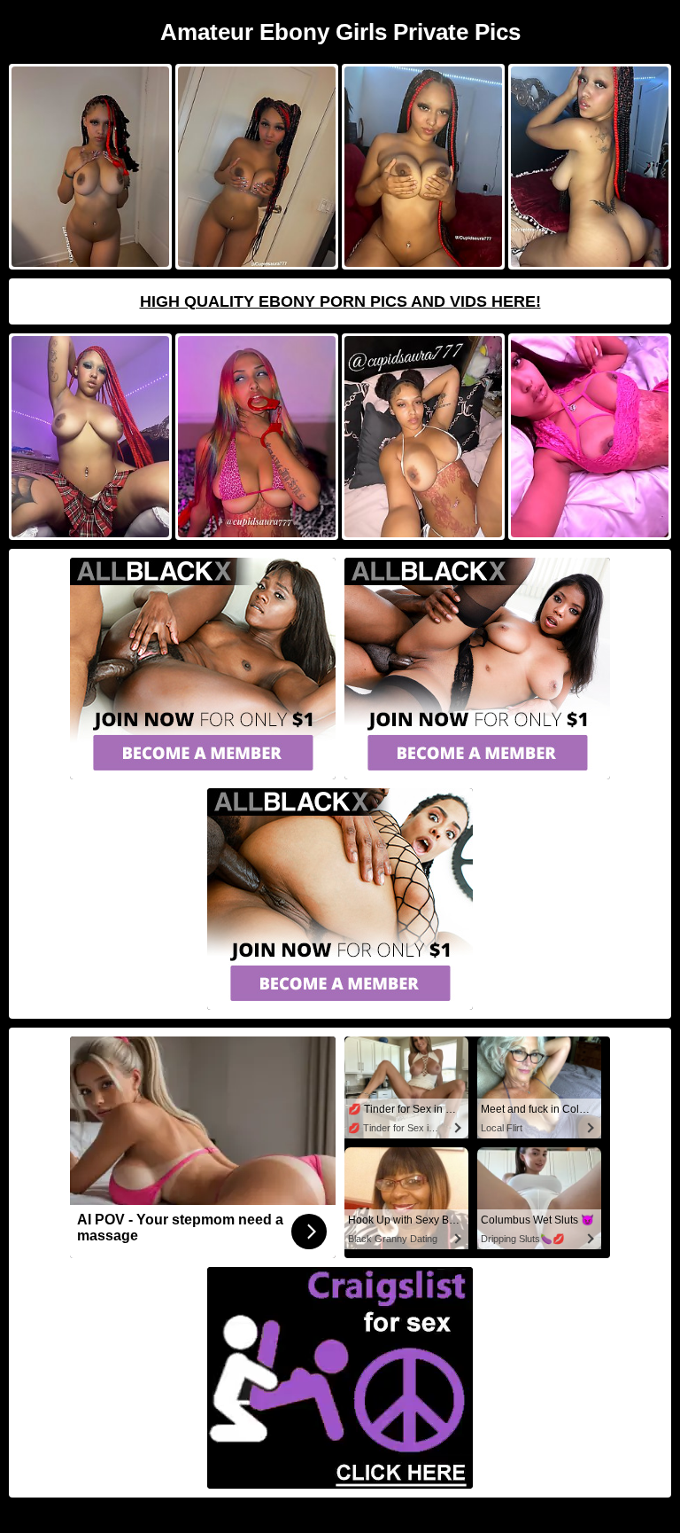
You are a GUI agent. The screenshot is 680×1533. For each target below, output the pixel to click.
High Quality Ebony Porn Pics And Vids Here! (340, 301)
